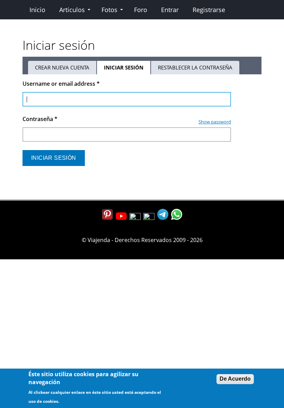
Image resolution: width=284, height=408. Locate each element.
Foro (140, 10)
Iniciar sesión (127, 69)
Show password (214, 122)
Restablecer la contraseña (195, 67)
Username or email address (61, 83)
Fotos (109, 10)
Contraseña (40, 119)
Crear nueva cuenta (62, 67)
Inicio (37, 10)
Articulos (72, 10)
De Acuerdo (235, 379)
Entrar (170, 10)
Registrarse (209, 10)
